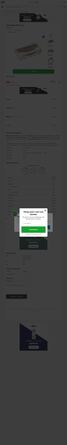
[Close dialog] (45, 210)
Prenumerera (33, 230)
